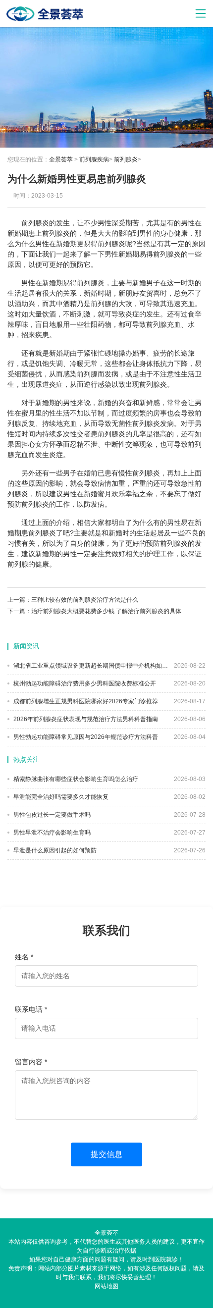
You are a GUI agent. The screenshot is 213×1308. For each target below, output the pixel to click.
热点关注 (26, 759)
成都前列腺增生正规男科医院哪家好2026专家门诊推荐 (85, 701)
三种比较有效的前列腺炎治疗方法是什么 (84, 599)
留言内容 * (31, 1062)
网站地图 (106, 1286)
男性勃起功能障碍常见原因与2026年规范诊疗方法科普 (85, 736)
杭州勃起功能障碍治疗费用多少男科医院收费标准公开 (84, 683)
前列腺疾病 (94, 159)
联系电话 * (31, 1009)
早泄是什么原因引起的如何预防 (54, 850)
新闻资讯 (26, 646)
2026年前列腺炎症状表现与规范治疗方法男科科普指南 (85, 719)
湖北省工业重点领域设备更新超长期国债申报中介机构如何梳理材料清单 (90, 665)
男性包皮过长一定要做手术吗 (51, 814)
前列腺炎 (126, 159)
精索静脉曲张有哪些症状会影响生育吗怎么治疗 (75, 779)
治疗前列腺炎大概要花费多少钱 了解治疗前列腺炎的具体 (106, 611)
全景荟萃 (61, 159)
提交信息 (106, 1154)
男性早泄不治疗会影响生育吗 (51, 832)
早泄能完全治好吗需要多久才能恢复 (60, 796)
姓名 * (24, 957)
